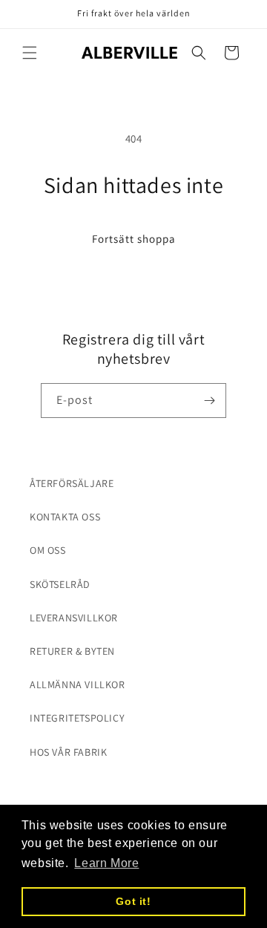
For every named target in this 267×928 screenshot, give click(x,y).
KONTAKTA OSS (65, 516)
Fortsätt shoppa (134, 239)
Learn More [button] (106, 863)
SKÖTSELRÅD (60, 584)
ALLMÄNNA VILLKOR (77, 684)
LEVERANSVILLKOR (74, 617)
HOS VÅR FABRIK (68, 752)
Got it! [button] (133, 901)
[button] (29, 52)
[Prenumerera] (209, 400)
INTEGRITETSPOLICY (77, 718)
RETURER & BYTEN (72, 651)
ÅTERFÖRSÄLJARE (71, 483)
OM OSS (48, 550)
